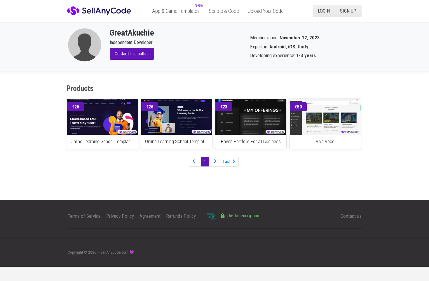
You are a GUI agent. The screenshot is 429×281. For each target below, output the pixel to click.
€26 (75, 107)
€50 (298, 107)
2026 (92, 252)
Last (227, 161)
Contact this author (132, 54)
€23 (223, 107)
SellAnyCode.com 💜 (117, 252)
